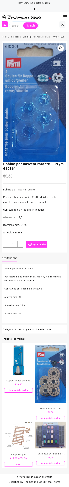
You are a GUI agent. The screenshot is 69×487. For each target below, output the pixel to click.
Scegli (18, 464)
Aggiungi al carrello (36, 244)
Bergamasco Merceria (39, 477)
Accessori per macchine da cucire (33, 329)
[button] (61, 48)
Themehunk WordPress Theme (42, 481)
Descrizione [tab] (9, 258)
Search (30, 25)
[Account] (62, 24)
